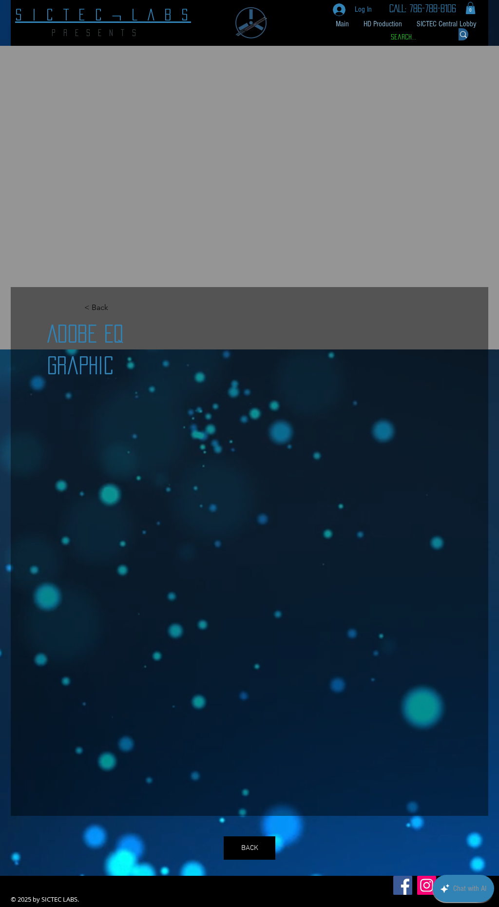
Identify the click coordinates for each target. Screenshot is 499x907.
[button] (470, 8)
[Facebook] (402, 885)
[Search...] (463, 34)
